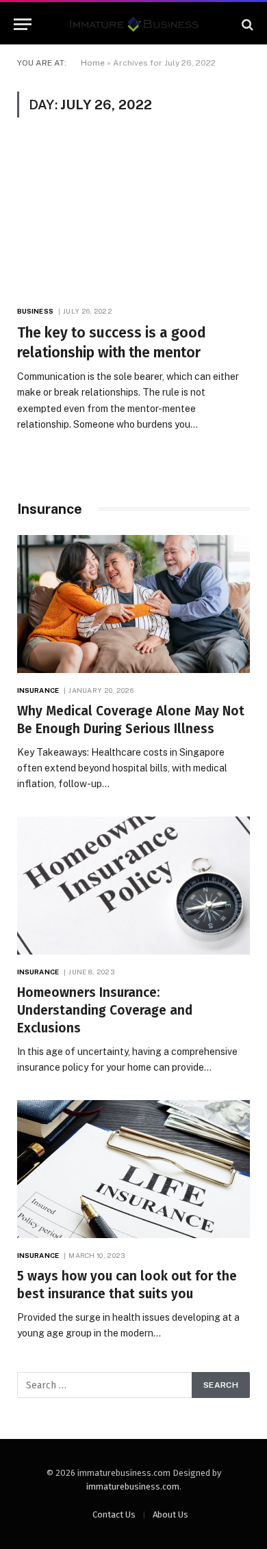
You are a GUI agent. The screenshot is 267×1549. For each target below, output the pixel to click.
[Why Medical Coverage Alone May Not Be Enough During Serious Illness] (133, 604)
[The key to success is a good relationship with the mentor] (133, 218)
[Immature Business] (134, 24)
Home (93, 63)
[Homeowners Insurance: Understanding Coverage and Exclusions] (133, 886)
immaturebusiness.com (132, 1486)
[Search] (246, 24)
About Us (170, 1514)
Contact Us (114, 1514)
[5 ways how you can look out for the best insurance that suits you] (133, 1169)
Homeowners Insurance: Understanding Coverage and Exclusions (104, 1010)
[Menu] (22, 24)
